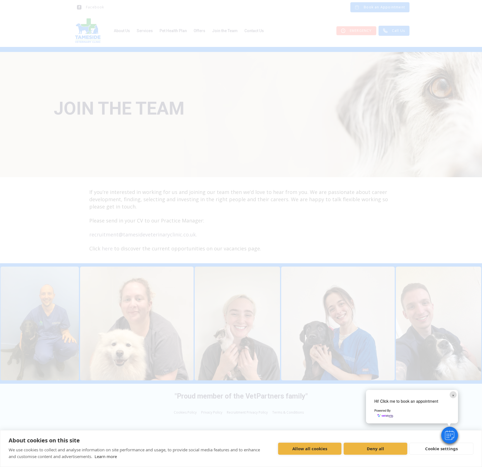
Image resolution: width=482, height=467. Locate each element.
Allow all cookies (309, 448)
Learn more (106, 456)
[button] (449, 435)
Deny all (375, 448)
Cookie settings (441, 448)
